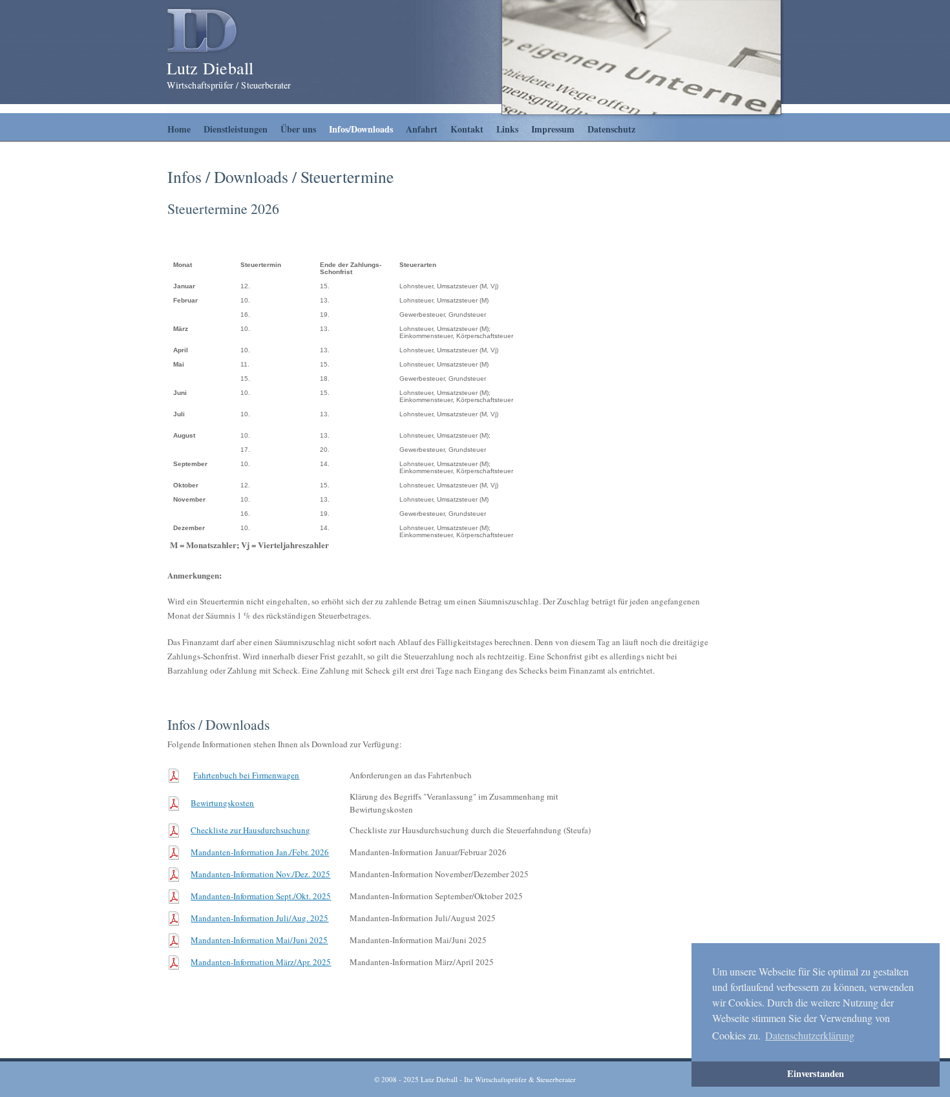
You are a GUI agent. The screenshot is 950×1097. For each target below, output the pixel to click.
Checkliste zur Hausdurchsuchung (250, 830)
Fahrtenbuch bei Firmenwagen (246, 775)
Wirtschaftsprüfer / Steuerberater (229, 85)
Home (179, 129)
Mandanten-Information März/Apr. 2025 (261, 962)
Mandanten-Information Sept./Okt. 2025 (261, 896)
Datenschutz (611, 129)
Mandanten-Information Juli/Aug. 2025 (259, 918)
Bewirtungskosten (222, 803)
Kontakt (466, 129)
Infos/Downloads (361, 129)
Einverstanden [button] (815, 1073)
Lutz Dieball (210, 68)
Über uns (298, 129)
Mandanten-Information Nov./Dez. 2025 (260, 874)
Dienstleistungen (236, 129)
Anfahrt (422, 129)
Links (507, 129)
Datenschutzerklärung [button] (809, 1035)
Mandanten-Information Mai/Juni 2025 (259, 940)
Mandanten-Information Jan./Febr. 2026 (260, 852)
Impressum (553, 129)
